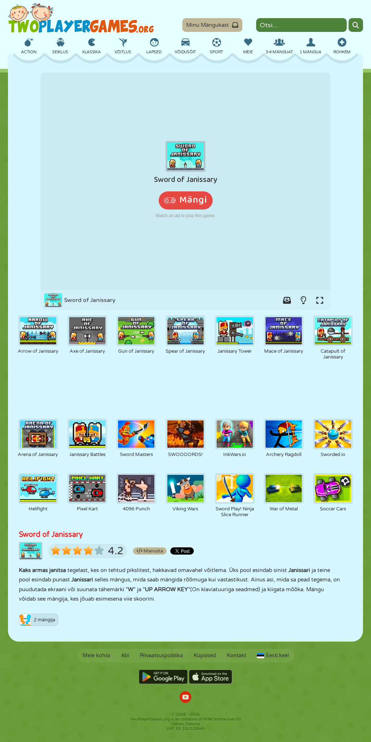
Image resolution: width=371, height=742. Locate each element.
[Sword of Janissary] (185, 181)
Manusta (152, 551)
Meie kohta (96, 655)
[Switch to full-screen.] (319, 300)
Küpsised (205, 655)
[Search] (356, 25)
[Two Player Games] (81, 18)
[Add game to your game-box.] (287, 300)
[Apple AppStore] (210, 677)
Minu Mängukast (207, 25)
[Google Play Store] (163, 677)
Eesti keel (277, 655)
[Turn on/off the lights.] (303, 300)
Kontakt (236, 655)
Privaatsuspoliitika (161, 655)
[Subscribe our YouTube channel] (185, 698)
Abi (125, 655)
